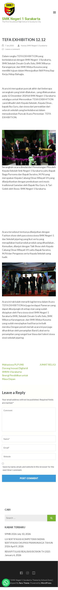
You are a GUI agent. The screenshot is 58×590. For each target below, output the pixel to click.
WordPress (46, 583)
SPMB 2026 (11, 534)
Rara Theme (24, 583)
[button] (6, 583)
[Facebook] (21, 573)
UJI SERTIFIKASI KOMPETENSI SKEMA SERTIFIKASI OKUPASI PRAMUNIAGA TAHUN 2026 (29, 543)
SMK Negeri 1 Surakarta (21, 19)
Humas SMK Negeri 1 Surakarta (34, 45)
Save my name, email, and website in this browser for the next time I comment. (28, 468)
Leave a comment (12, 49)
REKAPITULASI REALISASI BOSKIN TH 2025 (27, 551)
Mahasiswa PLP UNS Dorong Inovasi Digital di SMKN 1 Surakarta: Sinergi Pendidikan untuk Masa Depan (15, 371)
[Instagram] (27, 573)
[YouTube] (33, 573)
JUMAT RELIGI (48, 364)
